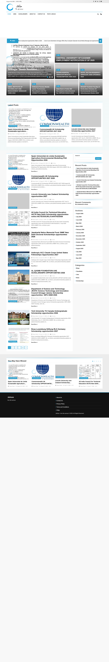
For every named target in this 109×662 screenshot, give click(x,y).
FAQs (58, 410)
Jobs (14, 14)
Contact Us (41, 14)
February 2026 (80, 229)
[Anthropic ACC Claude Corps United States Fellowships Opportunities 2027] (18, 259)
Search (77, 155)
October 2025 (80, 242)
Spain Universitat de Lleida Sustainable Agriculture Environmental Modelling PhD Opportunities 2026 (19, 130)
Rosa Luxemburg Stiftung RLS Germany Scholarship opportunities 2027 (48, 330)
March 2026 (79, 226)
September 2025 (80, 245)
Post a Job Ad (51, 14)
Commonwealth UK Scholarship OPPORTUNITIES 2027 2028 (52, 130)
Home (9, 14)
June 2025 (79, 255)
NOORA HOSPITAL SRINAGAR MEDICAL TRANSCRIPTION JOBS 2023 (66, 75)
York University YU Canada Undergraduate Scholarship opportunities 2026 (49, 312)
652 (23, 347)
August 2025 (79, 248)
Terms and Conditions (63, 407)
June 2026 (79, 220)
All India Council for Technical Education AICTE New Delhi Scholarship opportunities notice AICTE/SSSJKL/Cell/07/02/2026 (49, 214)
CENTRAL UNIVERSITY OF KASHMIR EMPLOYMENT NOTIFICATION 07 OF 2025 (75, 59)
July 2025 (78, 251)
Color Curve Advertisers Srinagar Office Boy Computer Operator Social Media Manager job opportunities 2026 (54, 40)
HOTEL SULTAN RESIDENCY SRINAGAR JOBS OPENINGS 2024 (90, 75)
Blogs (77, 268)
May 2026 (78, 223)
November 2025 (80, 239)
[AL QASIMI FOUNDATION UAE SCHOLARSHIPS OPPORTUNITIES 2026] (18, 277)
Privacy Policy (61, 403)
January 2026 (80, 232)
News (77, 277)
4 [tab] (98, 361)
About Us (32, 14)
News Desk (12, 133)
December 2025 (80, 235)
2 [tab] (50, 77)
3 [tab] (52, 77)
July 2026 (78, 216)
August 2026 (79, 213)
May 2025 (78, 258)
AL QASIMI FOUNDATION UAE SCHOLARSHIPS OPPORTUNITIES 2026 (48, 272)
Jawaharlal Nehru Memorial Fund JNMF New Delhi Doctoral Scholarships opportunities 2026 (50, 234)
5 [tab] (100, 361)
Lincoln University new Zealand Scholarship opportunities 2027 (83, 130)
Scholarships (22, 14)
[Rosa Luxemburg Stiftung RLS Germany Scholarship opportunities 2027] (18, 335)
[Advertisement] (54, 27)
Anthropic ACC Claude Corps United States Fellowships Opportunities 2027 (49, 254)
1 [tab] (48, 77)
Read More (34, 171)
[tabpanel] (30, 61)
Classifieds (79, 271)
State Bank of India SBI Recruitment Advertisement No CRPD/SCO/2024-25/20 (65, 91)
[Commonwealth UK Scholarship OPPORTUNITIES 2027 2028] (54, 118)
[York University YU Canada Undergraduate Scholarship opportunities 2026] (18, 317)
